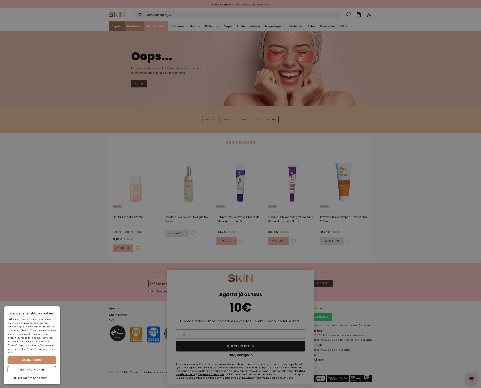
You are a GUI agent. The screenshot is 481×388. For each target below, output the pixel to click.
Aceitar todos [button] (31, 359)
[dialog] (32, 345)
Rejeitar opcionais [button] (32, 369)
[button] (32, 378)
